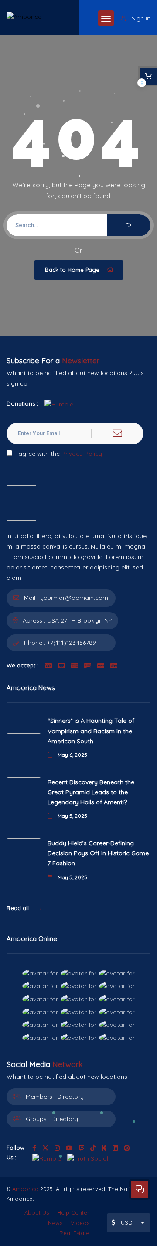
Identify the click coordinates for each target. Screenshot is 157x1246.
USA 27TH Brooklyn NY (79, 620)
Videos (80, 1222)
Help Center (73, 1212)
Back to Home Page (72, 269)
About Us (36, 1212)
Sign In (141, 18)
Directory (70, 1096)
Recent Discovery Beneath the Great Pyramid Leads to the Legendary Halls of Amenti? (91, 792)
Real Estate (74, 1232)
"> (129, 225)
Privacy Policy (81, 453)
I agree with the (58, 453)
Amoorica (25, 1188)
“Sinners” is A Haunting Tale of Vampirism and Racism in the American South (91, 731)
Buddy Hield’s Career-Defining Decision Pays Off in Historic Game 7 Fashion (98, 853)
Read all (19, 907)
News (55, 1222)
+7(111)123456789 (71, 643)
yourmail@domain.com (74, 598)
